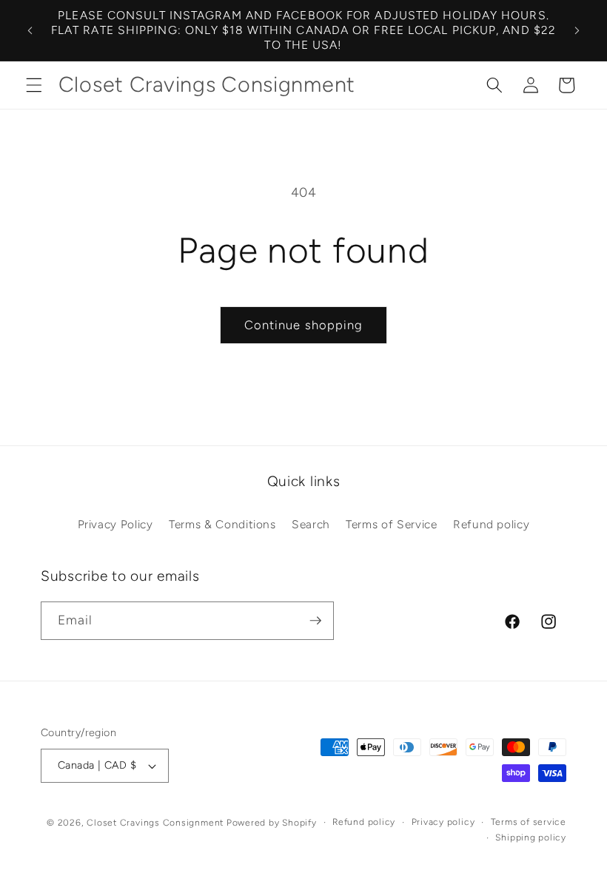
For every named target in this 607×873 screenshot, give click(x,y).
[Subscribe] (315, 620)
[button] (34, 85)
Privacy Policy (115, 524)
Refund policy (491, 524)
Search (311, 524)
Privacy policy (443, 822)
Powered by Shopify (272, 823)
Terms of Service (391, 524)
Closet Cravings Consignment (155, 823)
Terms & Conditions (222, 524)
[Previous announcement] (30, 30)
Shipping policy (530, 837)
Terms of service (528, 822)
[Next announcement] (576, 30)
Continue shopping (303, 324)
